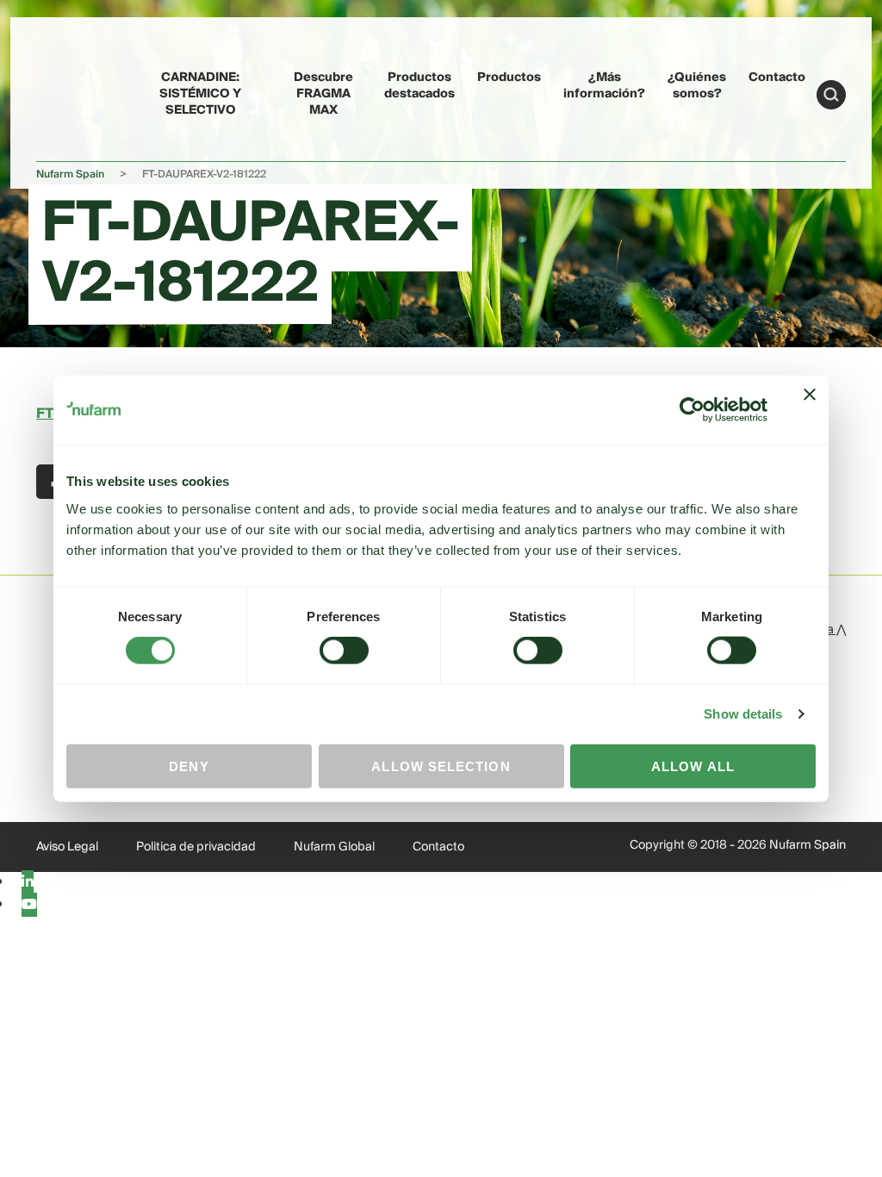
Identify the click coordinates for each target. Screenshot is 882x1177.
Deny (188, 765)
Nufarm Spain (70, 174)
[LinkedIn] (28, 882)
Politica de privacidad (196, 847)
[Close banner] (810, 410)
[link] (69, 91)
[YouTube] (29, 905)
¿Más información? (604, 85)
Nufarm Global (334, 847)
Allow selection (440, 765)
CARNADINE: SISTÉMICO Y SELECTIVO (200, 94)
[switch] (344, 650)
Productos (509, 77)
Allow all (693, 765)
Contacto (776, 77)
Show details (743, 714)
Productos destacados (419, 85)
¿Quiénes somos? (697, 85)
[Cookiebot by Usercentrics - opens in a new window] (692, 410)
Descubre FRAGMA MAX (323, 94)
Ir (831, 94)
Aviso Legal (67, 847)
